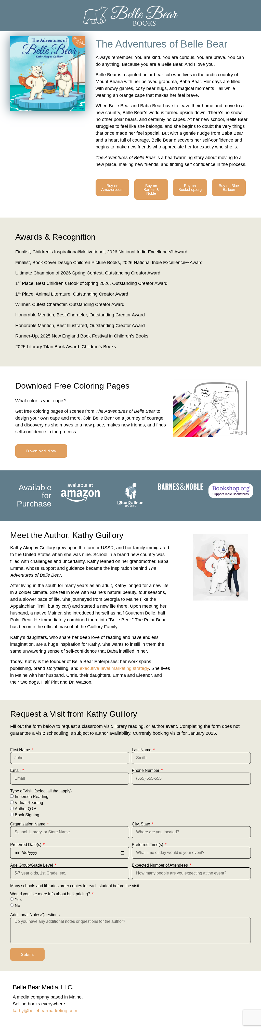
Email (16, 771)
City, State (141, 824)
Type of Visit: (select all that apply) (41, 791)
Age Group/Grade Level (32, 865)
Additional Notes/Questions (35, 915)
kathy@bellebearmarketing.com (45, 1010)
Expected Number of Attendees (160, 865)
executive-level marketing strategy (114, 668)
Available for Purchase (34, 495)
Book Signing (27, 815)
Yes (18, 899)
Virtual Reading (29, 803)
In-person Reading (31, 796)
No (17, 905)
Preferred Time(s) (148, 845)
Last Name (142, 750)
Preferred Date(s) (26, 845)
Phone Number (146, 771)
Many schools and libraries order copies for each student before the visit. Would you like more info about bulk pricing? (75, 890)
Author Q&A (25, 809)
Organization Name (28, 824)
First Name (20, 750)
